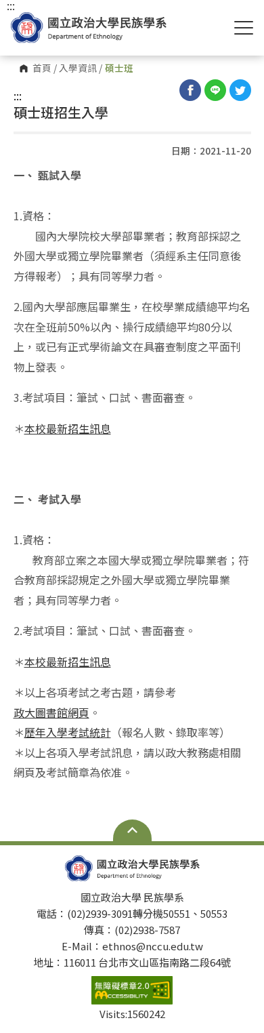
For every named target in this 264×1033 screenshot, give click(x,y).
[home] (89, 27)
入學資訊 (78, 68)
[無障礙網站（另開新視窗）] (132, 990)
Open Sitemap (132, 830)
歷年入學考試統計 (67, 732)
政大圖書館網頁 (51, 712)
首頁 (41, 68)
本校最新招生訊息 (67, 428)
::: (18, 95)
